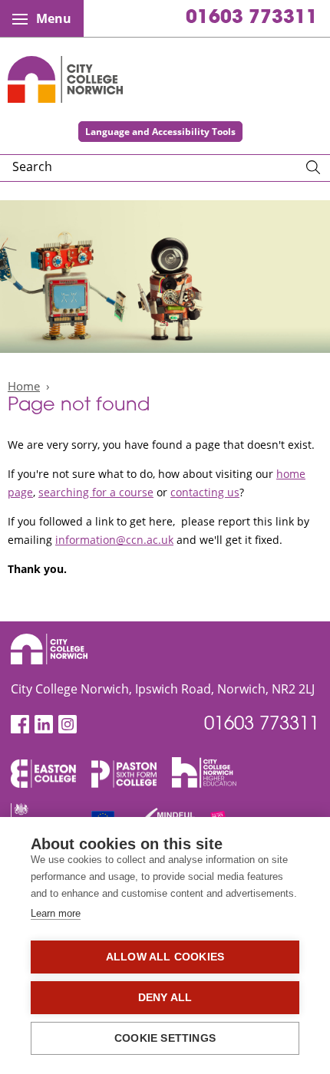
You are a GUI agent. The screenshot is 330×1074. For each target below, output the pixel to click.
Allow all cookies (165, 957)
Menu (53, 18)
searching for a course (95, 492)
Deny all (165, 997)
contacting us (204, 492)
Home (24, 386)
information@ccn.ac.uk (114, 539)
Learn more (56, 913)
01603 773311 (252, 18)
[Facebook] (20, 724)
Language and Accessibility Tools (160, 131)
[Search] (313, 168)
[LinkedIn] (44, 724)
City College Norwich (65, 79)
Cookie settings (165, 1038)
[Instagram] (67, 724)
